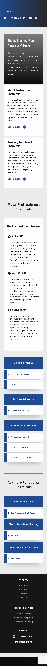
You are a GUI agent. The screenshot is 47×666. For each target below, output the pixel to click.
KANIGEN (15, 536)
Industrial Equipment (23, 617)
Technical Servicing (23, 621)
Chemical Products (24, 613)
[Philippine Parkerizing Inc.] (23, 4)
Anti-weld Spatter (18, 558)
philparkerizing (25, 642)
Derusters (15, 384)
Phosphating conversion (21, 437)
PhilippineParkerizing (25, 636)
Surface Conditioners (20, 411)
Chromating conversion (21, 447)
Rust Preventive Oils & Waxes (23, 513)
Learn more (13, 127)
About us (23, 585)
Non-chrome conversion (21, 457)
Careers (23, 593)
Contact (23, 597)
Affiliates (23, 589)
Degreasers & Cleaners (20, 374)
